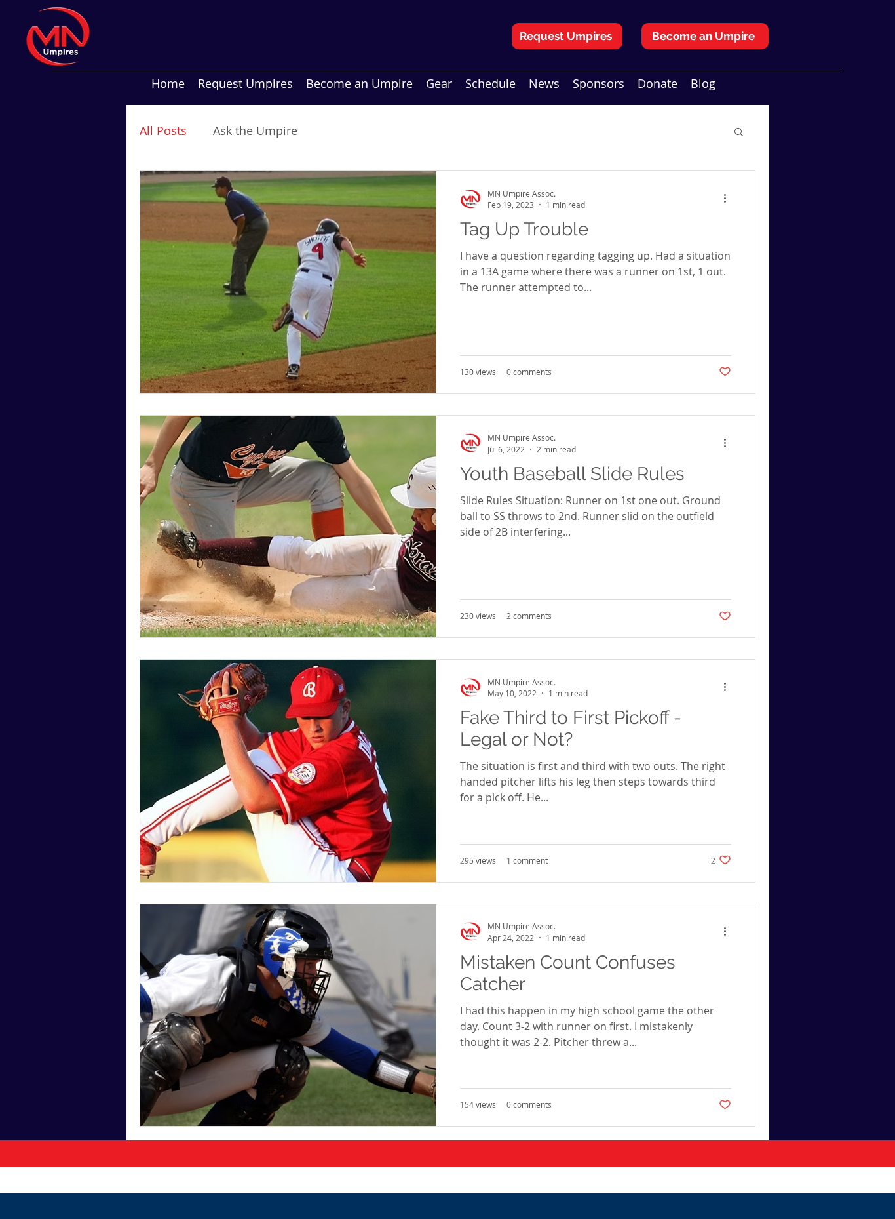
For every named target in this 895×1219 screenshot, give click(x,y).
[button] (739, 133)
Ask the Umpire (255, 130)
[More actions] (729, 199)
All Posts (163, 130)
